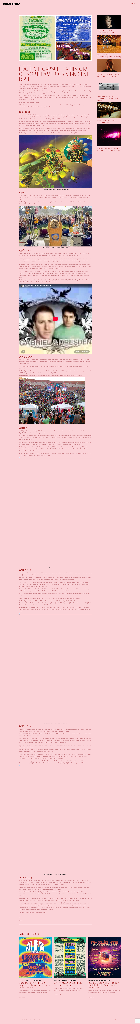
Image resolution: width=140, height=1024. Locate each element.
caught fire (77, 763)
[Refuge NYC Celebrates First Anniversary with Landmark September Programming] (109, 44)
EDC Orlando (30, 578)
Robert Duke (37, 980)
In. (115, 1019)
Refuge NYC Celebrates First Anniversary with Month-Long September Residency (109, 149)
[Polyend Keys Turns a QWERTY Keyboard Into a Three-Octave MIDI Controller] (109, 86)
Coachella (59, 130)
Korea (52, 752)
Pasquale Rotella (46, 121)
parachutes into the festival (77, 607)
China (31, 747)
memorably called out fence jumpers (34, 455)
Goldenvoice (82, 130)
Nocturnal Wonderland (43, 195)
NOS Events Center (42, 360)
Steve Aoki (50, 584)
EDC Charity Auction (62, 731)
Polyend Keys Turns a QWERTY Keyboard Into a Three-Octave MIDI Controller (107, 98)
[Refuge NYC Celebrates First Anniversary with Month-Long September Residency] (109, 135)
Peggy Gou (51, 900)
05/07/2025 (22, 980)
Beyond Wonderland (81, 361)
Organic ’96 (40, 125)
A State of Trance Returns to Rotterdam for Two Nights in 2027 (108, 121)
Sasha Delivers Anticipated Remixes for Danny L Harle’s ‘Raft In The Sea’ (108, 75)
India (39, 731)
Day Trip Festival (56, 273)
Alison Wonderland (58, 734)
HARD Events (66, 128)
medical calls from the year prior (31, 740)
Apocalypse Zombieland (40, 273)
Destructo (25, 117)
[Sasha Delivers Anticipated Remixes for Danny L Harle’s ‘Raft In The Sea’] (109, 65)
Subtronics (59, 900)
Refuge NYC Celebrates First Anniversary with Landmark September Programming (109, 56)
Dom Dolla (45, 900)
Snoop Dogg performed (64, 908)
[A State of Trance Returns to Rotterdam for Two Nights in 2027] (109, 110)
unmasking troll (59, 763)
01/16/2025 (91, 980)
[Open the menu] (134, 3)
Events (29, 65)
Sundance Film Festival (73, 598)
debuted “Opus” (81, 761)
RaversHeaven (30, 1020)
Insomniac (77, 84)
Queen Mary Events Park (44, 271)
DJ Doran (35, 262)
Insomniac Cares (86, 578)
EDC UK (64, 593)
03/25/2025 (57, 980)
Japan (25, 747)
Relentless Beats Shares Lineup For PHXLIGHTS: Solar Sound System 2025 (103, 985)
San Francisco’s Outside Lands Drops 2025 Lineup (68, 983)
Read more (22, 997)
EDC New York (23, 589)
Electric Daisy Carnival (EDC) (27, 86)
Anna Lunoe (70, 734)
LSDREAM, (66, 900)
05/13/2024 (22, 65)
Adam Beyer (24, 900)
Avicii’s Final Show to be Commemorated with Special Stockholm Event (109, 31)
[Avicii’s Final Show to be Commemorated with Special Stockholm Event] (109, 22)
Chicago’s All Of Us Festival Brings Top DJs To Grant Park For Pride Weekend (35, 985)
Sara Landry (32, 900)
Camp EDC (22, 745)
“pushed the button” (46, 761)
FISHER (39, 900)
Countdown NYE (24, 363)
